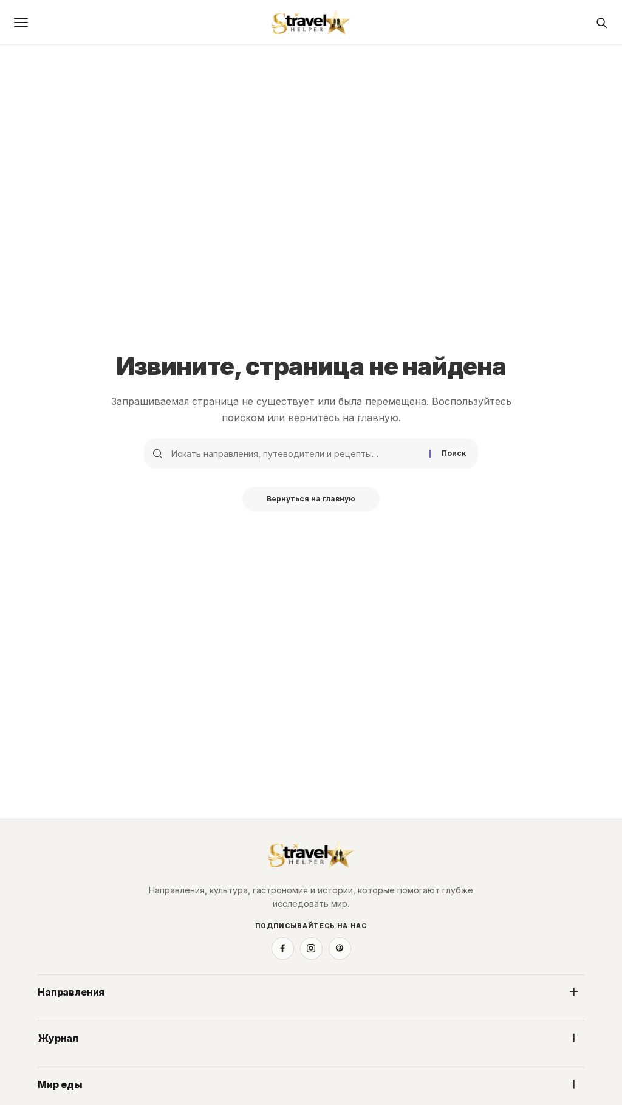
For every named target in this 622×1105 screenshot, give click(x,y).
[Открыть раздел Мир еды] (574, 1084)
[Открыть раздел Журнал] (574, 1038)
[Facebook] (283, 948)
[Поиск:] (295, 453)
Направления (71, 992)
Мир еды (60, 1084)
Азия (328, 1017)
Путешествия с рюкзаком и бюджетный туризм (417, 1064)
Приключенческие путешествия (103, 1064)
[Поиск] (601, 22)
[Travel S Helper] (311, 22)
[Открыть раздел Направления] (574, 992)
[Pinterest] (340, 948)
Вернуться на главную (311, 498)
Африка (52, 1017)
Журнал (58, 1038)
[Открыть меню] (21, 22)
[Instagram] (311, 948)
